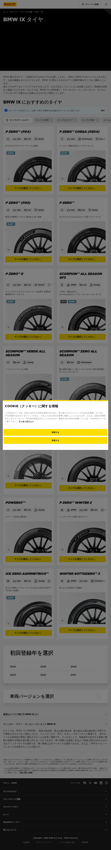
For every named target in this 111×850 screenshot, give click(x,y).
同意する (55, 440)
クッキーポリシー (26, 421)
